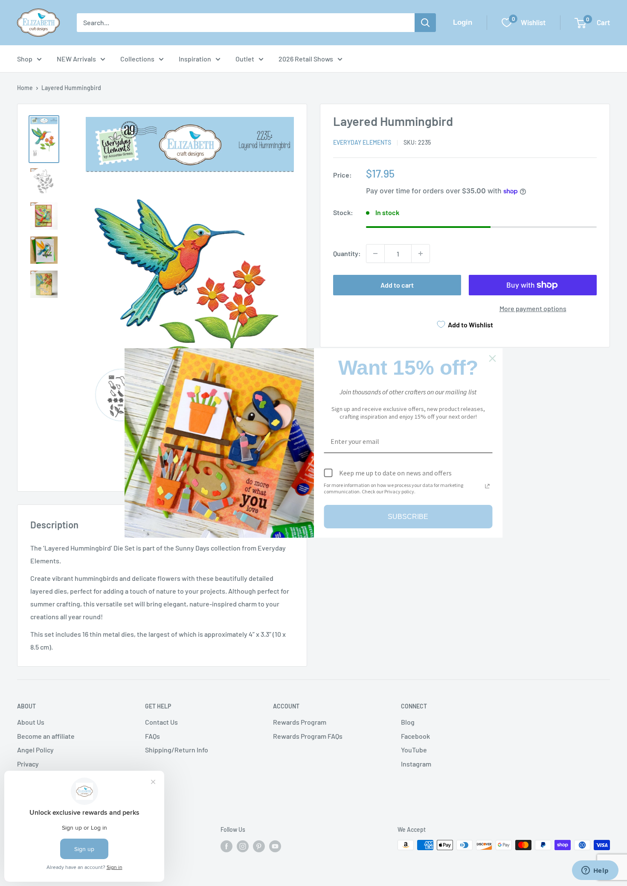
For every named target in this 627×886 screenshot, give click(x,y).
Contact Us (161, 722)
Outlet (244, 59)
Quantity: (347, 253)
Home (25, 87)
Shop (24, 59)
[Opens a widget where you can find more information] (595, 871)
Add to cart (397, 285)
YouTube (414, 750)
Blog (408, 722)
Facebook (415, 736)
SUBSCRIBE (408, 516)
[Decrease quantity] (375, 253)
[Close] (492, 358)
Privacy (28, 764)
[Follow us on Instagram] (243, 846)
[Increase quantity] (421, 253)
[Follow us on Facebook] (226, 846)
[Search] (425, 22)
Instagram (416, 764)
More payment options (532, 308)
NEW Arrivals (76, 59)
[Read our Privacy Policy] (487, 486)
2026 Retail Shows (306, 59)
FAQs (152, 736)
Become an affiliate (46, 736)
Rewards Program (299, 722)
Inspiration (195, 59)
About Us (30, 722)
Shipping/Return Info (176, 750)
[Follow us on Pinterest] (259, 846)
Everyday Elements (362, 142)
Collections (137, 59)
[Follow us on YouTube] (275, 846)
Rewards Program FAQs (308, 736)
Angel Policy (35, 750)
